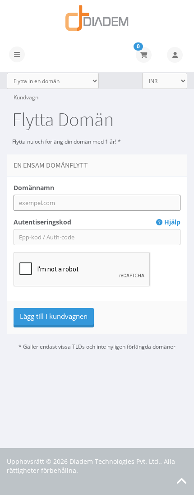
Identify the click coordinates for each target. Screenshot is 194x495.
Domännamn (34, 187)
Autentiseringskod (97, 222)
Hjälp (171, 222)
